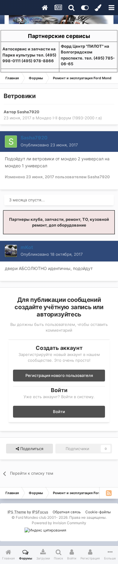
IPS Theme (17, 512)
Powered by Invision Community (59, 523)
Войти (59, 411)
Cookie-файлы (98, 512)
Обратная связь (67, 512)
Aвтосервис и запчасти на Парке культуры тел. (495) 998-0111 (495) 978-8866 (29, 54)
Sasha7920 (28, 111)
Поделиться (31, 448)
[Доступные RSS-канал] (108, 493)
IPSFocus (40, 512)
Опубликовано (49, 144)
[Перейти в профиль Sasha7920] (11, 141)
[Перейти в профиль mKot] (11, 251)
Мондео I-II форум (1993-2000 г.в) (69, 117)
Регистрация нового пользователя (59, 375)
